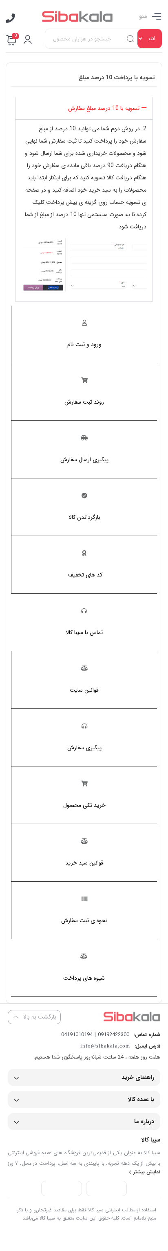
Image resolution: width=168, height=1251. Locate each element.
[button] (83, 108)
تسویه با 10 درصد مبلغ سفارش (103, 108)
